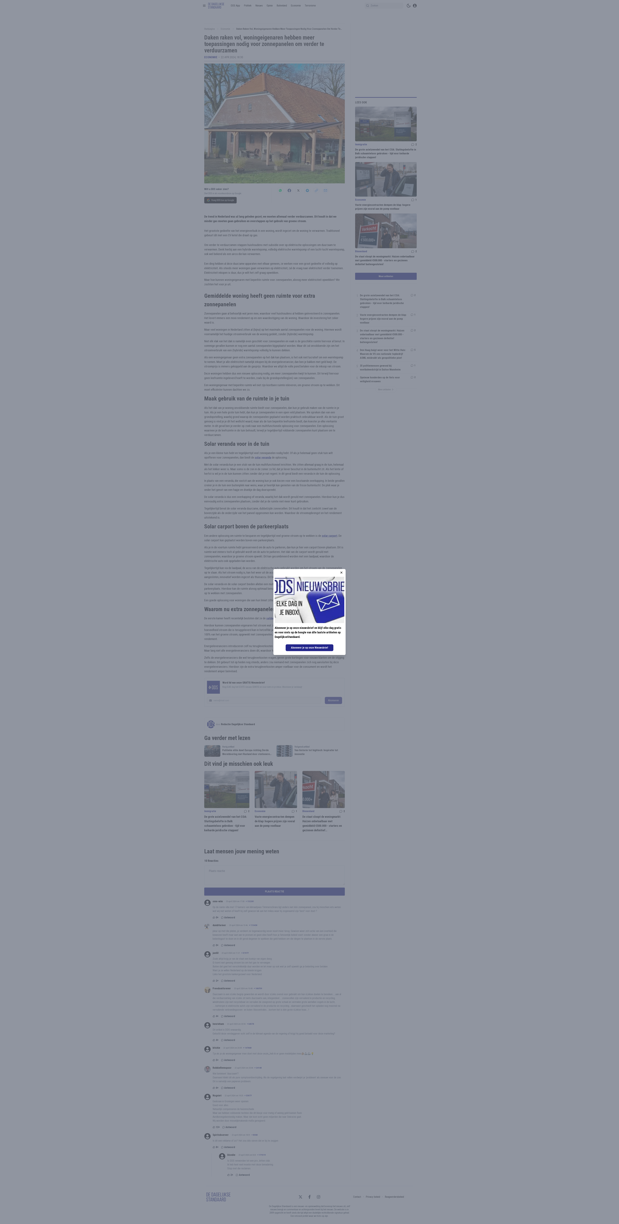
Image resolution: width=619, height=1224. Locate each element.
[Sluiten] (341, 572)
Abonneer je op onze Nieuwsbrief (309, 647)
